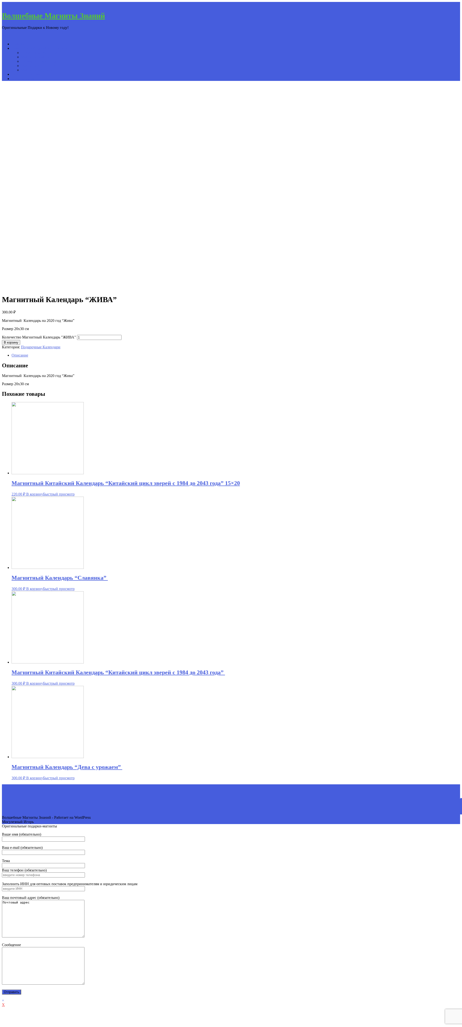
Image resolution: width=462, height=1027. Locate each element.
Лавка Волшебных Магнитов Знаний (42, 48)
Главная (18, 44)
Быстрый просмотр (59, 494)
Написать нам (23, 79)
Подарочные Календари (41, 53)
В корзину (11, 342)
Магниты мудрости (37, 70)
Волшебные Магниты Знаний (53, 15)
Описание (20, 355)
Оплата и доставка (27, 74)
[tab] (236, 355)
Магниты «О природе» (40, 66)
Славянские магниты (38, 61)
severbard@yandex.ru (22, 4)
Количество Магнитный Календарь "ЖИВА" (39, 337)
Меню (7, 36)
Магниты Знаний (35, 57)
